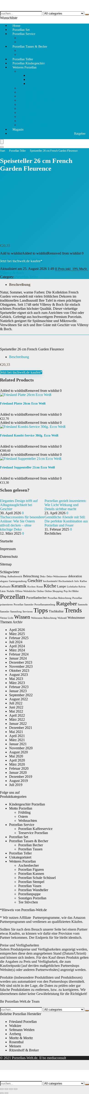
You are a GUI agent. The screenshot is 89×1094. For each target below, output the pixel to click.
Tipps (41, 610)
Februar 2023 (19, 687)
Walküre (15, 1026)
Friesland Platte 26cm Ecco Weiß (23, 403)
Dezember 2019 (20, 777)
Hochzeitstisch (65, 581)
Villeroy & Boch (12, 273)
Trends (73, 610)
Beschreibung (19, 284)
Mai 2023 (16, 679)
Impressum (8, 549)
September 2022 (21, 695)
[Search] (2, 147)
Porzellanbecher (36, 597)
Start (2, 150)
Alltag (3, 576)
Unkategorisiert (20, 857)
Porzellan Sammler (24, 604)
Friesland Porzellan (23, 1022)
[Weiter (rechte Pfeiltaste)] (6, 1093)
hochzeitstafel (50, 581)
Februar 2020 (19, 768)
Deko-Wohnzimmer (57, 576)
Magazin (18, 129)
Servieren (28, 611)
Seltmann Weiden (21, 1030)
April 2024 (17, 646)
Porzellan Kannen (31, 96)
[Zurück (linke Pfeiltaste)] (2, 1093)
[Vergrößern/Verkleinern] (2, 1089)
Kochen (31, 586)
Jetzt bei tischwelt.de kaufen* (21, 261)
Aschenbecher (28, 121)
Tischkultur (56, 611)
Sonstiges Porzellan (32, 125)
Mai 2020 (16, 756)
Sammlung (16, 611)
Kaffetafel (5, 586)
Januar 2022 (18, 723)
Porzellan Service (24, 34)
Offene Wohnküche (25, 591)
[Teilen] (11, 1089)
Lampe (61, 586)
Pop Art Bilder (71, 591)
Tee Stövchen (28, 88)
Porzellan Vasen (29, 886)
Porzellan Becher (30, 845)
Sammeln (83, 604)
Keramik (18, 586)
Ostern (32, 79)
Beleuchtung (31, 576)
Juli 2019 (15, 785)
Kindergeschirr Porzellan (27, 804)
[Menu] (2, 141)
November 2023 (21, 666)
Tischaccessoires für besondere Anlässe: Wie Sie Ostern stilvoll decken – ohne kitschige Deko (22, 523)
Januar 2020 (18, 772)
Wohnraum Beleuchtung (44, 618)
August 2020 (18, 752)
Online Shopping (54, 591)
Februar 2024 (19, 654)
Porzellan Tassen (30, 50)
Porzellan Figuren (31, 92)
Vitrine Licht (6, 618)
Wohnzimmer (76, 617)
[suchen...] (87, 14)
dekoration (75, 576)
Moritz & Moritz (21, 1038)
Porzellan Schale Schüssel (37, 100)
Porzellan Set (18, 837)
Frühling (33, 75)
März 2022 (17, 719)
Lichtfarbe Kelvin (76, 586)
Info (76, 581)
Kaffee (83, 581)
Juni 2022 (16, 707)
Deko (43, 576)
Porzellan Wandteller (33, 104)
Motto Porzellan (29, 71)
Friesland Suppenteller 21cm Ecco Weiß (27, 467)
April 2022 (17, 715)
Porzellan (12, 596)
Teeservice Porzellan (33, 833)
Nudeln (10, 591)
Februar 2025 (19, 638)
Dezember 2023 (20, 662)
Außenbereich (14, 576)
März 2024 (17, 650)
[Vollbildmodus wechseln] (6, 1089)
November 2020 (21, 748)
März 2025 (17, 634)
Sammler (4, 611)
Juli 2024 (15, 642)
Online (40, 591)
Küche (50, 586)
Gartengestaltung (18, 581)
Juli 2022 (15, 703)
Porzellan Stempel (31, 108)
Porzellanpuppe (29, 112)
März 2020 (17, 764)
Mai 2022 (16, 711)
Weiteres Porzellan (25, 67)
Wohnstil (62, 618)
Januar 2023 (18, 691)
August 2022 (18, 699)
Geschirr (35, 580)
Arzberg (15, 1034)
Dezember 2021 (20, 728)
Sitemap (6, 564)
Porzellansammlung (44, 604)
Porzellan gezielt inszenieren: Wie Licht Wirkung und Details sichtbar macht (65, 505)
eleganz (4, 581)
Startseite (6, 541)
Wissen (22, 617)
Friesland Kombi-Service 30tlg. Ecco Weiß (29, 435)
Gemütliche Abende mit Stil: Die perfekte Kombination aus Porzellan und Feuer (66, 521)
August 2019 (18, 781)
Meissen (15, 1046)
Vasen (22, 117)
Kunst (40, 586)
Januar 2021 (18, 744)
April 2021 (17, 736)
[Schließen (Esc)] (15, 1089)
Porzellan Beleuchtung (59, 598)
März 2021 (17, 740)
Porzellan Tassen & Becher (30, 46)
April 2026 (17, 630)
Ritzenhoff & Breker (24, 1050)
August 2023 (18, 675)
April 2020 (17, 760)
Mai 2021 (16, 732)
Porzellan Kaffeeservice (35, 38)
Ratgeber (80, 133)
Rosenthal (16, 1042)
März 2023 (17, 683)
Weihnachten (36, 83)
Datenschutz (9, 556)
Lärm (3, 591)
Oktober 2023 (19, 670)
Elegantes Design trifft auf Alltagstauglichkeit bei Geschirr (19, 505)
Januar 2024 (18, 658)
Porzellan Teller (17, 150)
